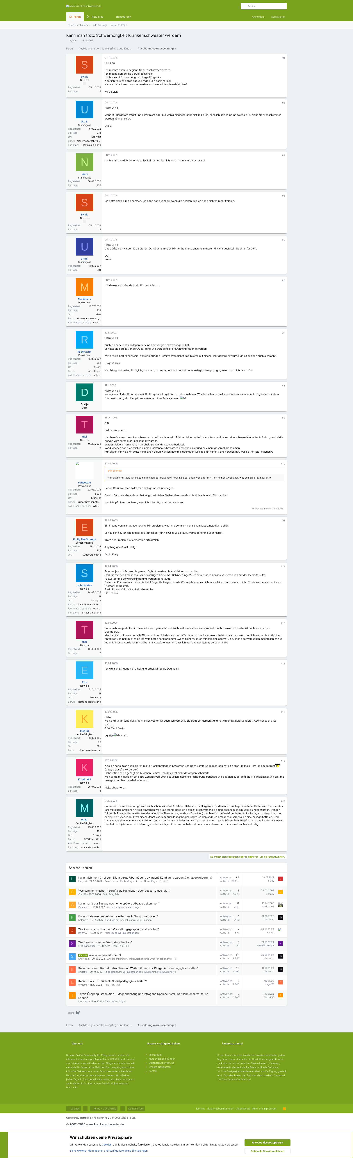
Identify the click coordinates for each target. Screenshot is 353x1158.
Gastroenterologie (115, 1001)
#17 (283, 801)
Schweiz (96, 136)
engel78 (83, 971)
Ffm (99, 746)
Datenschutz (243, 1108)
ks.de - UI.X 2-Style (104, 1108)
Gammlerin (84, 907)
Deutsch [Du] (136, 1108)
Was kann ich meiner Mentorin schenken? (105, 942)
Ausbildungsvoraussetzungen (124, 907)
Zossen (96, 835)
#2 (283, 102)
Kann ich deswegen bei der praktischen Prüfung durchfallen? (118, 916)
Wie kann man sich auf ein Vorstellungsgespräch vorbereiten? (118, 929)
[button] (106, 17)
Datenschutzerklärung (161, 1062)
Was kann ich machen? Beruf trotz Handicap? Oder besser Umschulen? (124, 890)
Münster (96, 497)
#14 (283, 663)
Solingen (96, 600)
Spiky (271, 880)
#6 (283, 280)
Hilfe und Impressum (264, 1108)
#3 (283, 155)
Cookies (75, 1108)
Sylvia (72, 40)
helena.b (83, 919)
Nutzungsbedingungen (162, 1058)
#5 (283, 239)
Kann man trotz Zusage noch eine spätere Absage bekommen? (119, 903)
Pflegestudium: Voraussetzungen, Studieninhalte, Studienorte (140, 971)
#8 (283, 385)
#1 (283, 57)
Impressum (155, 1054)
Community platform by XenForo (101, 1117)
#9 (283, 417)
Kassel (97, 366)
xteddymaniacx (86, 945)
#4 (283, 195)
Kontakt (153, 1070)
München (95, 697)
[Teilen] (278, 58)
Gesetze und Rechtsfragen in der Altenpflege (130, 881)
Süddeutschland (91, 554)
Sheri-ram (84, 958)
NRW (98, 314)
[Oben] (279, 1108)
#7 (283, 332)
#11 (283, 520)
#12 (283, 566)
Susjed (270, 932)
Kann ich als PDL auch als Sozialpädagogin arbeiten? (112, 981)
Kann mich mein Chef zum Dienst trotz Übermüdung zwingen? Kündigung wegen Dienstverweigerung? (145, 877)
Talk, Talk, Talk (111, 894)
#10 (283, 463)
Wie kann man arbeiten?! (105, 955)
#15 (283, 712)
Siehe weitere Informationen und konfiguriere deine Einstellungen (109, 1150)
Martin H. (268, 919)
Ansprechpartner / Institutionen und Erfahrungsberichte (139, 958)
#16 (283, 760)
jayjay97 (82, 932)
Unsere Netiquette (160, 1066)
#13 (283, 623)
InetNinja (83, 1001)
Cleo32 (82, 894)
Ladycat (82, 881)
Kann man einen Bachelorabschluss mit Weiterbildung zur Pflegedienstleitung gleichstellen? (138, 968)
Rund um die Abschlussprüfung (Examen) (129, 919)
